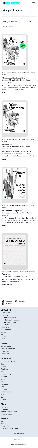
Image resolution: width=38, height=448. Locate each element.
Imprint (3, 424)
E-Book (3, 367)
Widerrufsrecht (6, 414)
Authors (4, 336)
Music (3, 387)
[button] (19, 433)
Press (3, 339)
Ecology (4, 389)
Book (3, 364)
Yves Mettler (6, 213)
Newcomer (5, 351)
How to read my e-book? (10, 428)
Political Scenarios (12, 320)
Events (3, 332)
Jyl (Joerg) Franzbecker (11, 80)
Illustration (5, 379)
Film (2, 372)
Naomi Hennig (25, 80)
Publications (5, 313)
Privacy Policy (6, 426)
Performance (6, 392)
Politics (3, 394)
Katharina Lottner (20, 276)
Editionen (8, 325)
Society (4, 377)
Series (5, 315)
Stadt (3, 397)
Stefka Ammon (7, 276)
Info (2, 334)
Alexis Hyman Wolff (19, 213)
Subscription (6, 330)
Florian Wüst (6, 82)
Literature (4, 384)
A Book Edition (10, 322)
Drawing (4, 399)
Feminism (4, 369)
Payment (4, 407)
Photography (6, 374)
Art (2, 382)
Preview (6, 327)
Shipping (4, 409)
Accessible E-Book (8, 361)
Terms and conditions (9, 412)
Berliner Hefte (10, 317)
